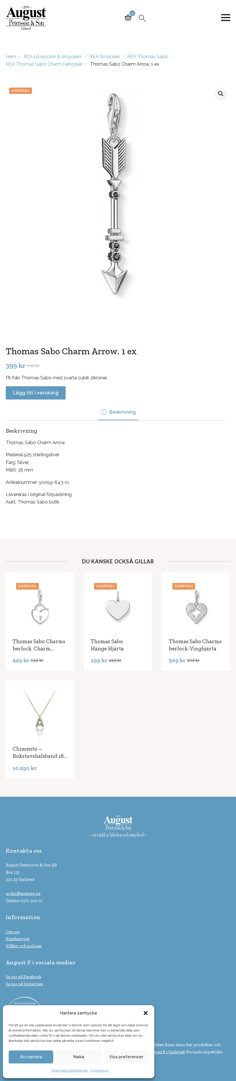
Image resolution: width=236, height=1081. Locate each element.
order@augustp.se (23, 893)
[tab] (118, 412)
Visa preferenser (126, 1056)
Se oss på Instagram (24, 984)
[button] (146, 1013)
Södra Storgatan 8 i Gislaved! (158, 1052)
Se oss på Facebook (23, 976)
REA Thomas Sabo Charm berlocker (44, 64)
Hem (11, 56)
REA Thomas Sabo (147, 56)
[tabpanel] (118, 466)
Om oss (13, 931)
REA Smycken (105, 56)
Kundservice (17, 938)
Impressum (99, 1070)
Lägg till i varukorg (35, 392)
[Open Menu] (225, 17)
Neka (78, 1056)
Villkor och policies (24, 946)
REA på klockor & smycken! (53, 56)
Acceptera (31, 1056)
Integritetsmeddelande (69, 1070)
